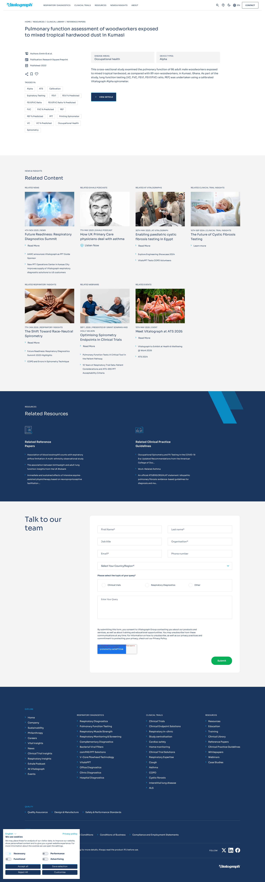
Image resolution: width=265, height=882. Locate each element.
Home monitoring (159, 746)
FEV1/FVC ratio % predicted (62, 103)
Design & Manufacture (66, 812)
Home (31, 717)
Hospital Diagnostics (92, 777)
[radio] (121, 585)
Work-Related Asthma (149, 469)
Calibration (55, 89)
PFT (51, 116)
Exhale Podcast (36, 763)
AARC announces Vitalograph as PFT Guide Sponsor (48, 256)
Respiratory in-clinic (161, 731)
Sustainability (36, 727)
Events (31, 774)
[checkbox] (165, 585)
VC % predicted (44, 123)
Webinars (213, 757)
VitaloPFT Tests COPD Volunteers (154, 260)
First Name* (103, 524)
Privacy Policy (160, 638)
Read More (34, 245)
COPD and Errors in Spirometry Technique (48, 361)
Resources (214, 721)
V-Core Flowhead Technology (97, 757)
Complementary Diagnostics (96, 741)
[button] (10, 834)
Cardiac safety (157, 741)
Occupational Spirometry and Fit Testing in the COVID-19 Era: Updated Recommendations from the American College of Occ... (166, 458)
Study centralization (160, 736)
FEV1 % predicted (70, 96)
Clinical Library (217, 736)
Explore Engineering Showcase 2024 (156, 254)
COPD (152, 772)
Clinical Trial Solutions (162, 752)
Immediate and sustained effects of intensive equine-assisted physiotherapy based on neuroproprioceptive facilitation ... (54, 479)
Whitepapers (215, 752)
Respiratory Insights (39, 758)
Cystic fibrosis (157, 777)
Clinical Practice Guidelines (224, 746)
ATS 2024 (143, 356)
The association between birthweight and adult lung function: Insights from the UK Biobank (53, 467)
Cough (153, 762)
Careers (32, 738)
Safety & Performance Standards (103, 812)
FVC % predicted (45, 109)
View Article (104, 97)
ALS (151, 787)
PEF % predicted (35, 116)
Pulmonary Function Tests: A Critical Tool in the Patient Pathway (104, 356)
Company (33, 722)
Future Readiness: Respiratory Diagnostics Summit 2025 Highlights (48, 353)
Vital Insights (35, 743)
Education (214, 726)
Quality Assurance (38, 812)
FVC (29, 109)
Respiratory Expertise (161, 757)
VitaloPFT (85, 762)
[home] (25, 5)
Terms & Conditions (82, 834)
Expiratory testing (36, 96)
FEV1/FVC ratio (34, 103)
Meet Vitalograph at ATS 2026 (159, 331)
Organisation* (175, 536)
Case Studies (215, 762)
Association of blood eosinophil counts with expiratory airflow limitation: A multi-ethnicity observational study (55, 456)
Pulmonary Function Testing (96, 726)
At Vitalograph (36, 768)
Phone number (175, 548)
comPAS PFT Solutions (93, 752)
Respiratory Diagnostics (94, 721)
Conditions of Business (113, 834)
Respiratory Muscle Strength (96, 731)
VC (28, 123)
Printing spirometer (69, 116)
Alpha (30, 89)
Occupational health (68, 123)
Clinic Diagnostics (90, 772)
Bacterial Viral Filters (91, 746)
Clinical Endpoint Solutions (165, 726)
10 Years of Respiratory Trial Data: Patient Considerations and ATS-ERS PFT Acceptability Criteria (103, 369)
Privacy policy (70, 833)
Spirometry (32, 130)
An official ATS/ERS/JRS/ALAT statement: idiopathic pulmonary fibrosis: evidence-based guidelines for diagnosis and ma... (164, 479)
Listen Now (89, 245)
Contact (250, 5)
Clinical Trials (157, 721)
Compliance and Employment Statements (155, 834)
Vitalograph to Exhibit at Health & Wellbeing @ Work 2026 (160, 348)
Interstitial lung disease (162, 782)
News (31, 748)
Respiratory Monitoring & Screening (100, 736)
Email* (101, 548)
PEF (62, 109)
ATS (41, 89)
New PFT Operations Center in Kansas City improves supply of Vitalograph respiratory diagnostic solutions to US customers (48, 268)
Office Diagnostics (90, 767)
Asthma (153, 767)
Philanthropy (35, 732)
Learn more (200, 245)
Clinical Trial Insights (40, 753)
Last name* (173, 524)
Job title (102, 536)
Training (213, 731)
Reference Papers (218, 741)
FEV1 (54, 96)
